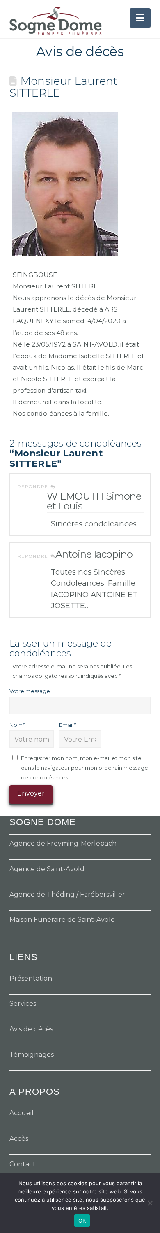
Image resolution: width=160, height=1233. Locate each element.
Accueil (21, 1113)
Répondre (34, 486)
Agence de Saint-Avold (47, 869)
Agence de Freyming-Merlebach (63, 843)
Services (22, 1003)
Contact (22, 1164)
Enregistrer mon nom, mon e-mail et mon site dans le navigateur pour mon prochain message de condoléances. (84, 768)
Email (67, 724)
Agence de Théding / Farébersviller (67, 894)
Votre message (29, 691)
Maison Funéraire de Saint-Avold (62, 920)
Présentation (30, 978)
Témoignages (31, 1055)
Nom (17, 724)
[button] (140, 18)
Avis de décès (31, 1029)
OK (82, 1220)
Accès (18, 1138)
